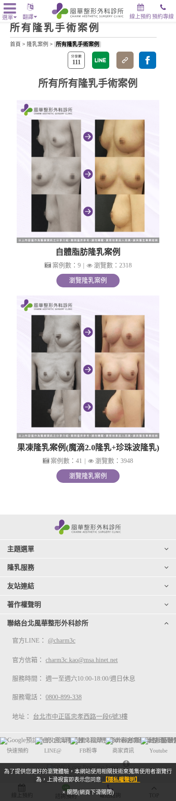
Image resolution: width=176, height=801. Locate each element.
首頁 (15, 44)
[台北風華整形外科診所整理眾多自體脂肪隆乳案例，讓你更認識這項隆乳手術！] (88, 171)
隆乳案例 (37, 44)
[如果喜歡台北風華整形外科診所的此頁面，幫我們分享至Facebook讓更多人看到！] (148, 60)
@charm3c (61, 640)
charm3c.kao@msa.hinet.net (82, 660)
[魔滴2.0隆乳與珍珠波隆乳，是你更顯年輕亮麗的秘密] (88, 367)
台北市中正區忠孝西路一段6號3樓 (80, 716)
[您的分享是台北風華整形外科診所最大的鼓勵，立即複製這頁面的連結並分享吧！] (125, 60)
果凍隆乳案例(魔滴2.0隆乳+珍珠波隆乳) (88, 447)
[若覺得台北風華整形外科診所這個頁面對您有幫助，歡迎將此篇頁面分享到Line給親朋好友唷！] (101, 60)
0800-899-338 (64, 697)
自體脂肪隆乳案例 (88, 252)
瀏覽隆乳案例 (88, 280)
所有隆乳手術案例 (77, 44)
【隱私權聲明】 (121, 780)
